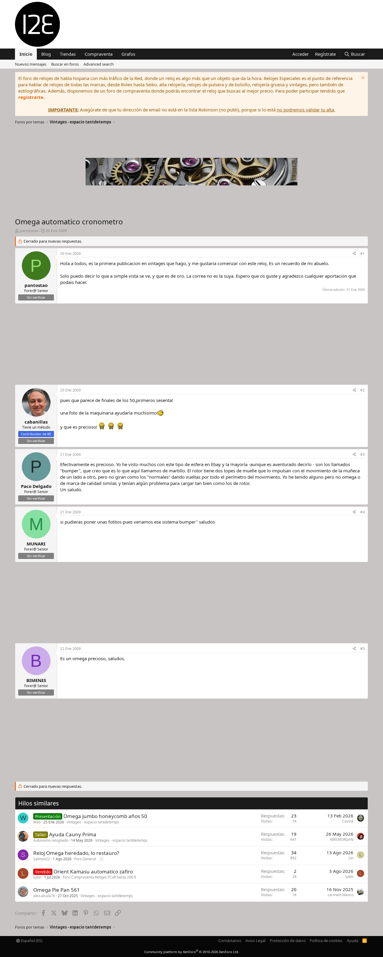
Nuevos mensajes (30, 64)
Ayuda (352, 940)
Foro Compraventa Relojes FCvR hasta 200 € (99, 877)
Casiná (347, 821)
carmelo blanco (340, 894)
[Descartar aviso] (362, 78)
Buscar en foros (65, 64)
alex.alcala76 (44, 895)
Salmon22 (41, 858)
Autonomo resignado (50, 840)
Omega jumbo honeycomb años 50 (105, 816)
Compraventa (99, 54)
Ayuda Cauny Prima (72, 834)
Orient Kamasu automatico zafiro (93, 871)
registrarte (30, 97)
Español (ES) (31, 940)
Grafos (128, 54)
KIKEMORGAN (341, 839)
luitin (37, 877)
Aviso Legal (255, 940)
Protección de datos (288, 940)
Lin (351, 858)
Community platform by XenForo (191, 952)
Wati (37, 822)
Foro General (85, 858)
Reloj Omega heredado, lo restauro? (76, 852)
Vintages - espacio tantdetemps (93, 822)
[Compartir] (354, 253)
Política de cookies (326, 940)
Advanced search (98, 64)
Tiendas (68, 54)
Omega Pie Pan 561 (56, 889)
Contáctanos (229, 940)
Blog (46, 54)
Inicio (25, 54)
